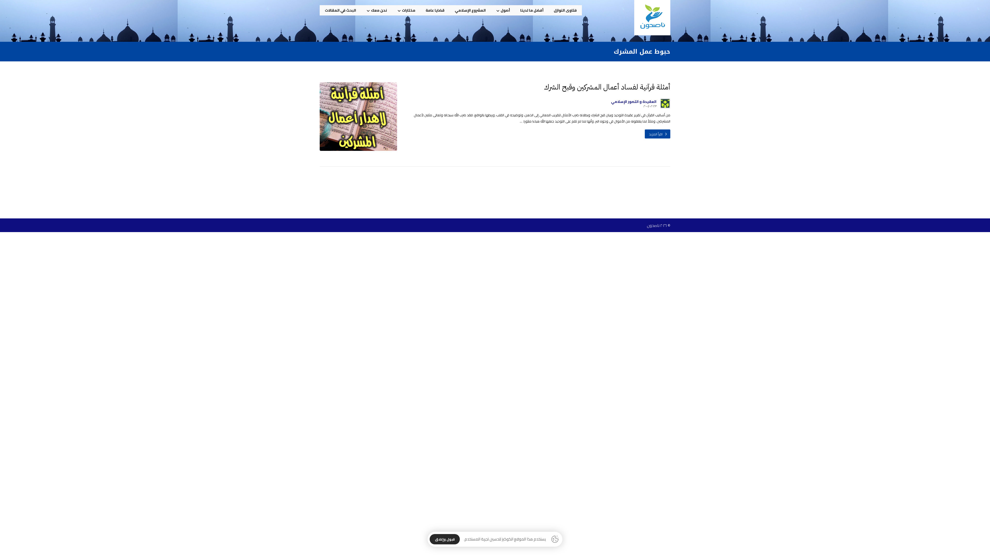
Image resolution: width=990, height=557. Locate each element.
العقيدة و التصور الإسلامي (633, 101)
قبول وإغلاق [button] (445, 539)
